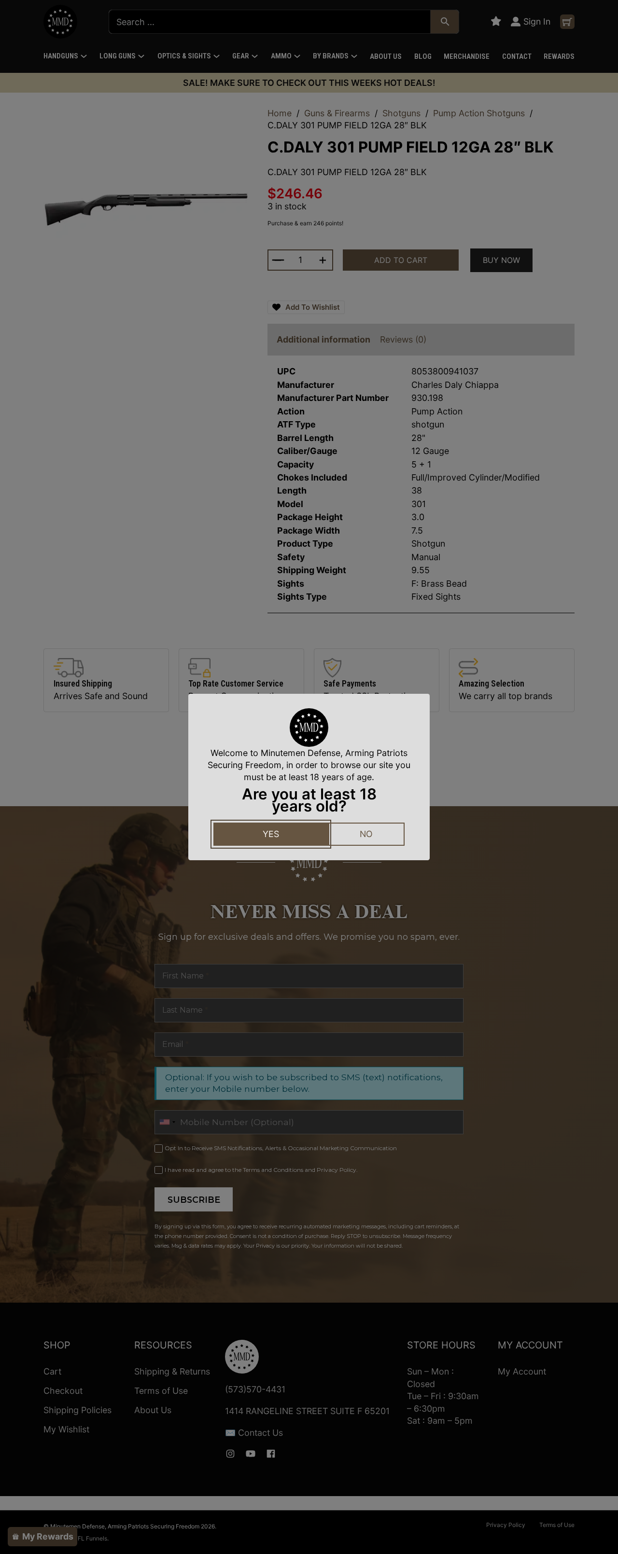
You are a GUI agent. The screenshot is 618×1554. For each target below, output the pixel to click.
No (366, 834)
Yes (271, 834)
